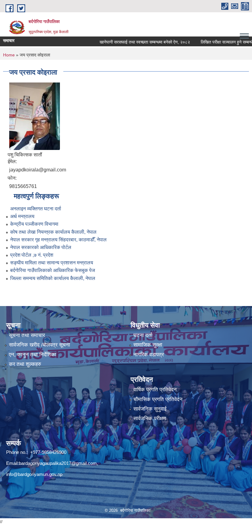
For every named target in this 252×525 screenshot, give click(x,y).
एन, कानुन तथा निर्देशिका (32, 355)
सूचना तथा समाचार (27, 335)
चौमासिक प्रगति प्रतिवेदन (158, 399)
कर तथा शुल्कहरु (25, 364)
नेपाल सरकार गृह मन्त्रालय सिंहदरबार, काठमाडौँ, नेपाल (58, 239)
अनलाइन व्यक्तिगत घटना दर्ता (35, 208)
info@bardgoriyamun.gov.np (34, 474)
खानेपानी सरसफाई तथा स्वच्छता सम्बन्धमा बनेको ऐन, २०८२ (136, 42)
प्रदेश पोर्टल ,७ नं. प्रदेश (31, 255)
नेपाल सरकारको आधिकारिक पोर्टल (40, 247)
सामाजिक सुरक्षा (147, 345)
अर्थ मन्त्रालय (22, 216)
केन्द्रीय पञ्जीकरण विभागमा (34, 224)
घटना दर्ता (142, 335)
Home (9, 54)
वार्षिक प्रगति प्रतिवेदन (155, 390)
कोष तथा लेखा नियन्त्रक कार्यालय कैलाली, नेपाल (53, 232)
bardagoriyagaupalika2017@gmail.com (58, 463)
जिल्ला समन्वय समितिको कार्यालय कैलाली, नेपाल (52, 278)
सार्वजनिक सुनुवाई (150, 409)
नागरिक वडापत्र (148, 355)
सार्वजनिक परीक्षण (149, 418)
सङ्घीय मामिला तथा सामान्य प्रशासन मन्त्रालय (51, 262)
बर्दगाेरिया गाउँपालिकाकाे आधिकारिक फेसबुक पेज (52, 270)
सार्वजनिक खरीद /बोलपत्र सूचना (39, 345)
